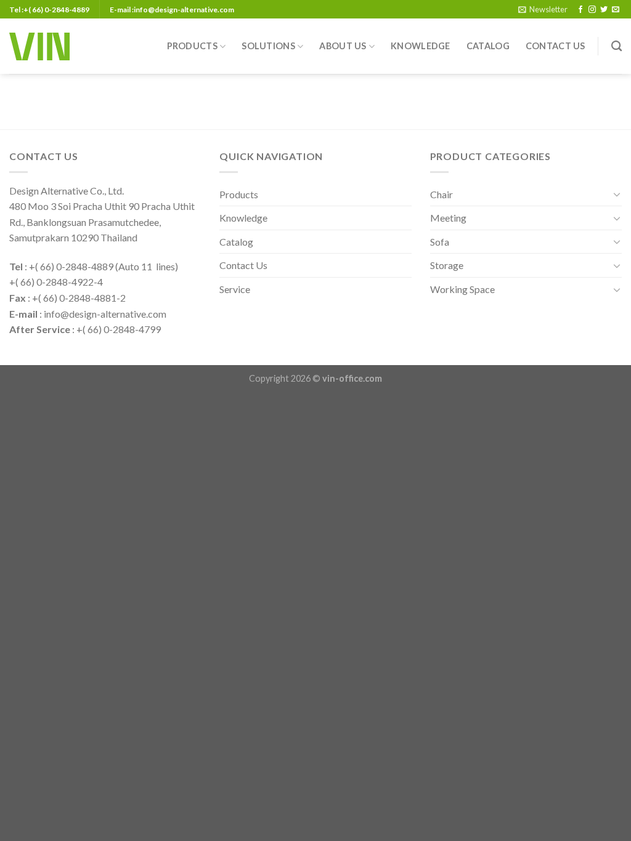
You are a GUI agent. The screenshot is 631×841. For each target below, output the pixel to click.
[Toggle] (617, 194)
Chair (441, 194)
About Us (342, 46)
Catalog (488, 46)
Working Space (462, 289)
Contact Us (555, 46)
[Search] (616, 46)
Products (192, 46)
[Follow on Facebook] (580, 10)
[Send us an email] (615, 10)
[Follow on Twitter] (604, 10)
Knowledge (420, 46)
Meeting (448, 217)
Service (234, 289)
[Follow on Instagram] (592, 10)
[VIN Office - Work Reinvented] (39, 46)
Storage (446, 265)
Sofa (439, 241)
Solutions (268, 46)
